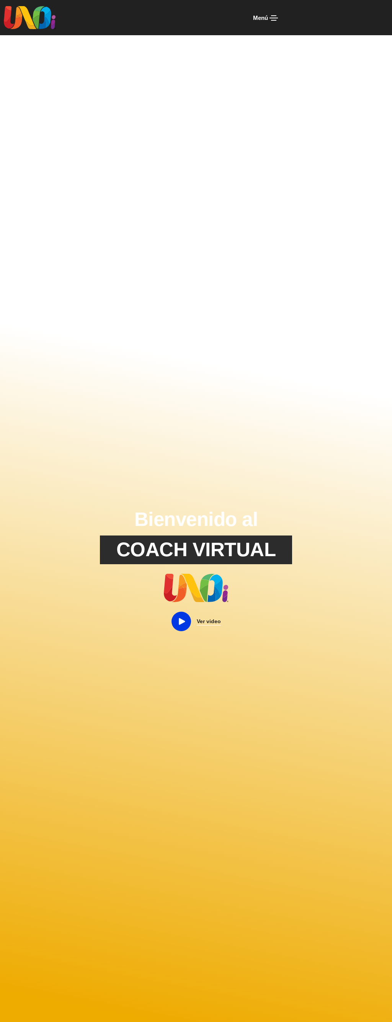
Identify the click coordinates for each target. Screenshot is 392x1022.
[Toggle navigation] (274, 18)
